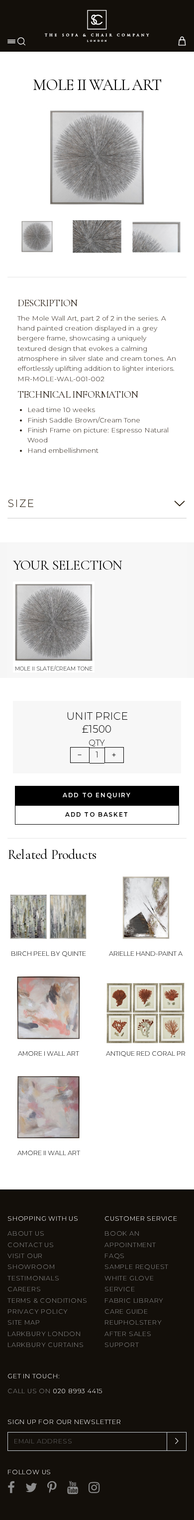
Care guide (126, 1311)
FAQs (114, 1256)
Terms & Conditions (47, 1300)
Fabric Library (134, 1300)
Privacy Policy (37, 1311)
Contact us (30, 1245)
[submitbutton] (177, 1441)
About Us (25, 1233)
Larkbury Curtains (45, 1345)
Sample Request (136, 1266)
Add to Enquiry (97, 795)
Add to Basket (97, 814)
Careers (24, 1289)
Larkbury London (44, 1334)
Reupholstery (133, 1322)
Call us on (54, 1391)
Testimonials (33, 1278)
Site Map (23, 1322)
